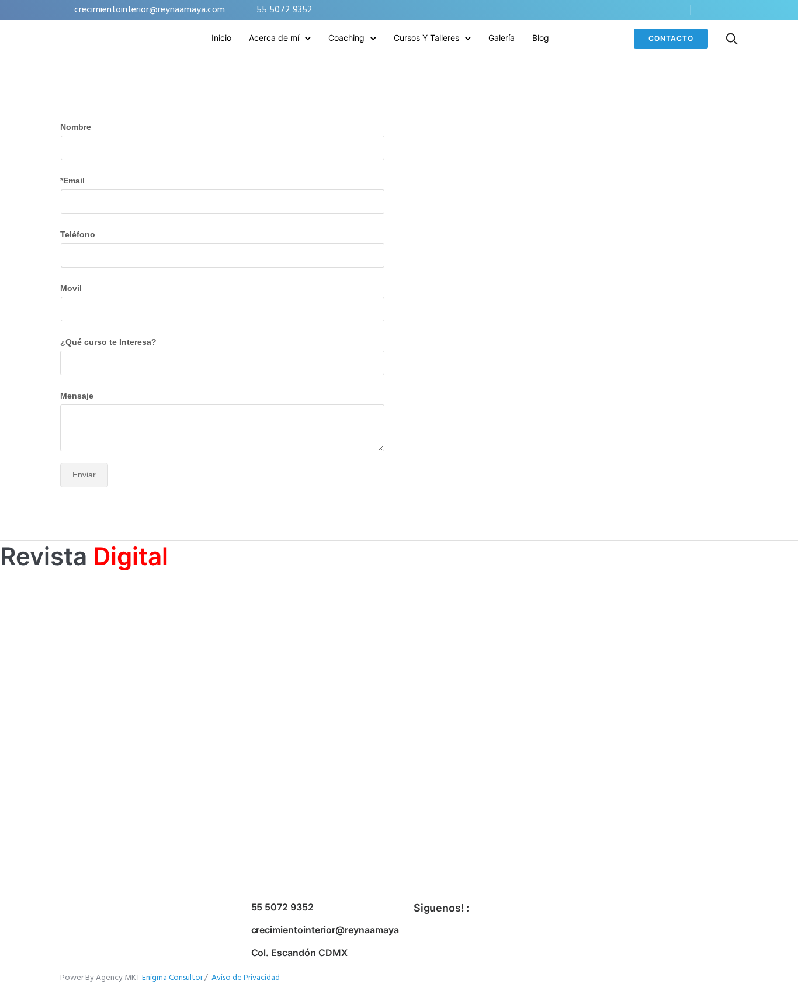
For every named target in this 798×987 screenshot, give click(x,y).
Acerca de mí (274, 38)
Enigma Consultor (173, 978)
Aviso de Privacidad (245, 978)
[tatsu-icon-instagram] (734, 10)
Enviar (84, 474)
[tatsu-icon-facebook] (702, 10)
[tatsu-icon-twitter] (718, 10)
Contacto (670, 38)
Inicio (221, 38)
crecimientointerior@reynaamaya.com (149, 10)
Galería (501, 38)
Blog (540, 38)
